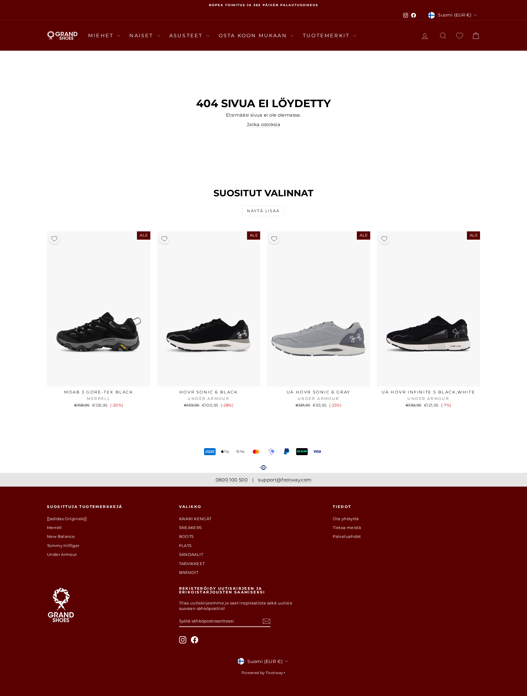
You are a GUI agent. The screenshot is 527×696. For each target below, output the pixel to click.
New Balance (61, 536)
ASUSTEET (187, 35)
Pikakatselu (98, 380)
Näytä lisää (263, 210)
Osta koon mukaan (254, 35)
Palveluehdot (347, 536)
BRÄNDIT (189, 572)
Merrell (54, 527)
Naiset (142, 35)
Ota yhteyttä (346, 518)
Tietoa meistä (347, 527)
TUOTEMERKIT (327, 35)
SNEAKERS (190, 527)
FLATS (185, 545)
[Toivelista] (460, 35)
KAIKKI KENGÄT (195, 518)
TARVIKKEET (192, 563)
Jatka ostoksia (263, 124)
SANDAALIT (191, 554)
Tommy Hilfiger (63, 545)
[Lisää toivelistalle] (54, 238)
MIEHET (102, 35)
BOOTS (186, 536)
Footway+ (275, 672)
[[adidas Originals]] (67, 518)
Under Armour (62, 554)
